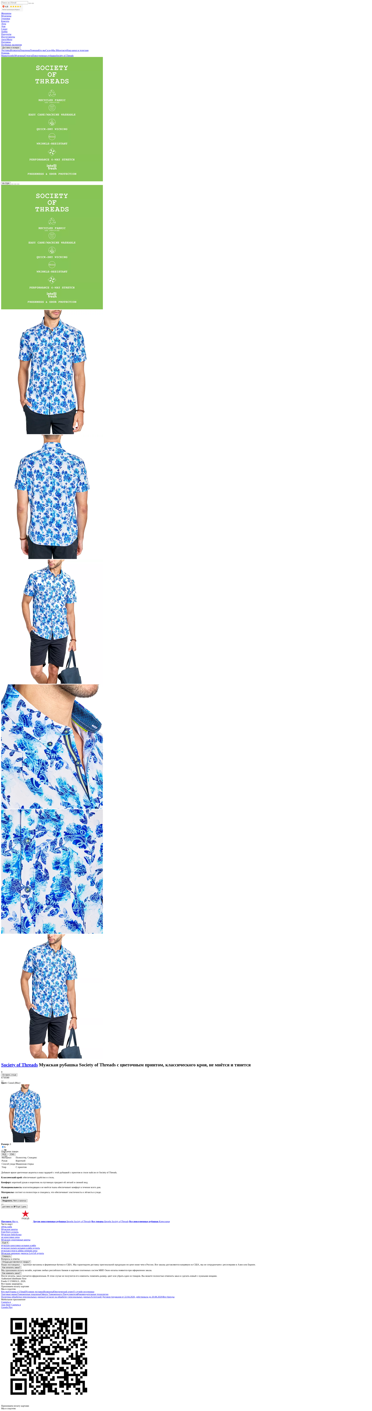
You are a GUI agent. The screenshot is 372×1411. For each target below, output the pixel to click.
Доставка (5, 50)
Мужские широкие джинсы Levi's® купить (22, 1253)
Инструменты (8, 37)
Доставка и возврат (10, 47)
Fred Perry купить (9, 1232)
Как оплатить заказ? (11, 1267)
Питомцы (6, 42)
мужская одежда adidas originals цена (19, 1250)
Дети (3, 24)
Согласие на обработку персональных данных (68, 1297)
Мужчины (6, 16)
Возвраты (15, 50)
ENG (12, 1154)
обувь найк (6, 1226)
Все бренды (169, 1297)
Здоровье (5, 18)
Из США (5, 183)
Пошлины (25, 50)
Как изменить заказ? (11, 1273)
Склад (48, 50)
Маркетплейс (7, 55)
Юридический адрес (63, 1291)
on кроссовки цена (10, 1237)
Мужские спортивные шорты (15, 1240)
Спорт (4, 29)
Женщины (6, 13)
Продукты (6, 34)
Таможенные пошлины (29, 1294)
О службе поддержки (83, 1291)
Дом (3, 26)
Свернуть (6, 1256)
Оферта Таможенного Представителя (59, 1294)
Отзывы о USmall (17, 1291)
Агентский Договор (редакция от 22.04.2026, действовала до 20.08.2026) (127, 1297)
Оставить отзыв (9, 1075)
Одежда (28, 55)
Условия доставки (34, 1291)
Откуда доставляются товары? (16, 1262)
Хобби (4, 31)
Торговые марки (9, 1294)
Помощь (34, 50)
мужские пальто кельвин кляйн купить (20, 1248)
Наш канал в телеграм (77, 50)
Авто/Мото (6, 39)
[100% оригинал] (12, 184)
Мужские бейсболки (11, 1234)
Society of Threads (65, 55)
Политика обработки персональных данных (23, 1297)
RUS (4, 1154)
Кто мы (41, 50)
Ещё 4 (5, 1243)
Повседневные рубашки (44, 55)
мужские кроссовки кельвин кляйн (18, 1245)
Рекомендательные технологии (93, 1294)
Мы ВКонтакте (59, 50)
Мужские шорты (9, 1229)
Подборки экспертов (11, 44)
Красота (5, 21)
